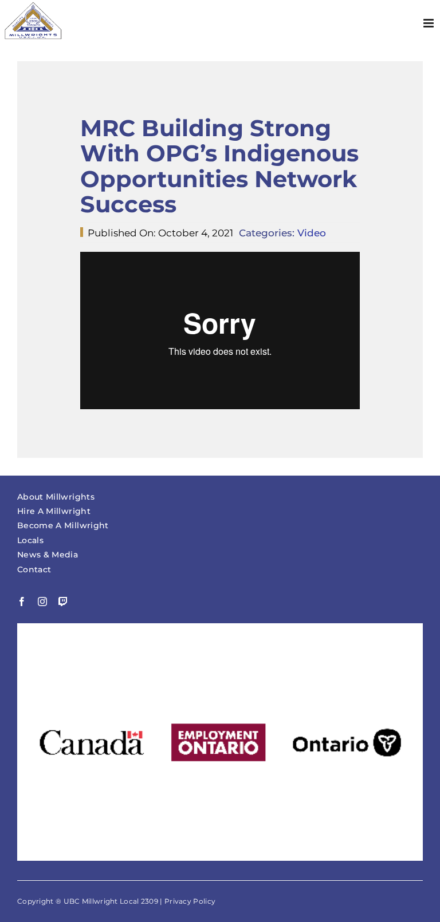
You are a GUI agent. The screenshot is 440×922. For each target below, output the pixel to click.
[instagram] (42, 601)
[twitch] (63, 601)
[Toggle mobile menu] (429, 23)
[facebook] (21, 601)
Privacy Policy (189, 901)
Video (311, 233)
